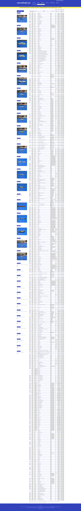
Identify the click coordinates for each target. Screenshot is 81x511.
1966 (61, 201)
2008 (61, 156)
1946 (61, 106)
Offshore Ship (52, 180)
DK (55, 14)
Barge (51, 166)
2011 (61, 200)
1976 (61, 76)
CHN (56, 57)
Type (52, 11)
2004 (61, 125)
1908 (61, 63)
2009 (61, 145)
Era (58, 11)
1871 (61, 122)
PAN (56, 54)
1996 (61, 53)
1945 (61, 233)
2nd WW (59, 47)
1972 (61, 26)
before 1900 (58, 66)
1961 (61, 194)
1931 (61, 234)
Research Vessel (52, 178)
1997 (61, 41)
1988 (61, 21)
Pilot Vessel (51, 123)
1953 (61, 116)
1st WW (59, 63)
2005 (61, 124)
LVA (55, 200)
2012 (61, 219)
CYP (56, 68)
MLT (55, 136)
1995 (61, 57)
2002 (61, 95)
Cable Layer (51, 134)
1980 (61, 229)
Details (63, 14)
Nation (56, 11)
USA (56, 233)
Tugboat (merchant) (52, 25)
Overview (34, 2)
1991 (61, 31)
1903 (61, 64)
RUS (56, 96)
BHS (56, 49)
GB (55, 48)
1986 (61, 23)
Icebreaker (51, 122)
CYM (56, 173)
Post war (59, 14)
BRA (56, 217)
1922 (61, 65)
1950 (61, 127)
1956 (61, 193)
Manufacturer (32, 11)
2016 (61, 137)
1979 (61, 128)
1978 (61, 209)
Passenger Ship (52, 38)
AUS (56, 218)
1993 (61, 15)
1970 (61, 39)
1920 (61, 66)
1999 (61, 69)
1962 (61, 97)
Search (38, 2)
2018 (61, 132)
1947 (61, 102)
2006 (61, 96)
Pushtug (51, 169)
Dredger (51, 235)
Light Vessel (51, 100)
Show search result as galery (60, 9)
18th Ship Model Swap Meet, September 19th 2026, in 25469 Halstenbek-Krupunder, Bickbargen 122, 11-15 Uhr (40, 7)
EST (56, 60)
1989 (61, 14)
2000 (61, 58)
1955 (61, 114)
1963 (61, 38)
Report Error (52, 2)
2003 (61, 141)
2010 (61, 180)
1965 (61, 47)
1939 (61, 48)
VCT (56, 174)
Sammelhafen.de (23, 3)
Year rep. (61, 11)
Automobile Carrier (52, 83)
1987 (61, 50)
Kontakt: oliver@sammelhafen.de (59, 0)
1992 (61, 68)
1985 (61, 17)
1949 (61, 103)
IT (55, 133)
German (57, 2)
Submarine (51, 98)
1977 (61, 34)
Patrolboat (51, 200)
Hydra (32, 14)
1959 (61, 101)
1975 (61, 100)
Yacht (51, 172)
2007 (61, 158)
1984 (61, 32)
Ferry (51, 14)
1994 (61, 211)
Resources (42, 2)
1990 (61, 55)
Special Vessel (52, 125)
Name (44, 11)
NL (55, 124)
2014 (61, 170)
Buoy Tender (51, 177)
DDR (56, 194)
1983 (61, 16)
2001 (61, 92)
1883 (61, 37)
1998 (61, 71)
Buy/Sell (47, 2)
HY (34, 14)
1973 (61, 25)
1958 (61, 228)
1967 (61, 105)
